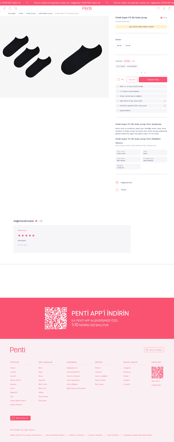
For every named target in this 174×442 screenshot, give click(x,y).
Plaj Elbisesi (43, 396)
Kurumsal (72, 362)
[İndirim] (15, 8)
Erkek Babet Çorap (45, 13)
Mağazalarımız (72, 368)
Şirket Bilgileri (72, 384)
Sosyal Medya (130, 362)
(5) (165, 18)
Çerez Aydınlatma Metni (55, 435)
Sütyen (13, 368)
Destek (98, 362)
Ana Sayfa (11, 13)
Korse (12, 388)
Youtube (126, 380)
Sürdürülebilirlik (73, 372)
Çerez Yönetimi (113, 435)
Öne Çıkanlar (45, 362)
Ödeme (98, 368)
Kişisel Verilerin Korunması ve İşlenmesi (25, 435)
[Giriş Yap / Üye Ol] (164, 8)
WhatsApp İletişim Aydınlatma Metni (137, 435)
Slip (11, 396)
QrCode (157, 372)
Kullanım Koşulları (95, 435)
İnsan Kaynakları (73, 380)
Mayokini (41, 380)
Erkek (21, 13)
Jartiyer (13, 372)
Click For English (155, 350)
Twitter (126, 376)
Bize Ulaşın (99, 384)
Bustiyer (13, 384)
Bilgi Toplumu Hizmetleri (76, 388)
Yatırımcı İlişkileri (73, 376)
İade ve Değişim (101, 376)
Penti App (156, 362)
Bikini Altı (42, 388)
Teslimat (98, 372)
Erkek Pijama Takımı (18, 401)
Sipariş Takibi (100, 380)
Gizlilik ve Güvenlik (76, 435)
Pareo (40, 376)
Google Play (156, 385)
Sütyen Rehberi (16, 405)
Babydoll (13, 392)
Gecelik (13, 376)
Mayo (40, 372)
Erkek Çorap (30, 13)
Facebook (127, 372)
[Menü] (4, 8)
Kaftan (41, 392)
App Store (156, 381)
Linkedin (126, 384)
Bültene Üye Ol (22, 418)
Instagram (127, 368)
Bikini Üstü (42, 384)
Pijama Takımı (15, 380)
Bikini (40, 368)
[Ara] (10, 8)
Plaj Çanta (42, 401)
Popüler (14, 362)
